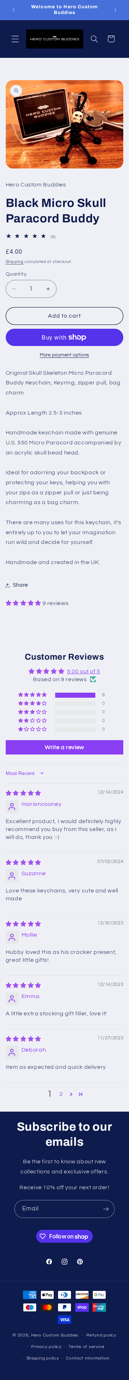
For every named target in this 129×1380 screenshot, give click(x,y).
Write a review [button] (64, 747)
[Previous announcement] (14, 10)
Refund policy (101, 1335)
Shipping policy (43, 1358)
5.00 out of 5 (83, 671)
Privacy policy (46, 1347)
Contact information (88, 1358)
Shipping (15, 262)
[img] (23, 793)
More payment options (64, 355)
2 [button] (61, 1094)
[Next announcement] (115, 10)
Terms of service (86, 1347)
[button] (15, 39)
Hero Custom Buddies (54, 1335)
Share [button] (20, 585)
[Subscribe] (106, 1209)
